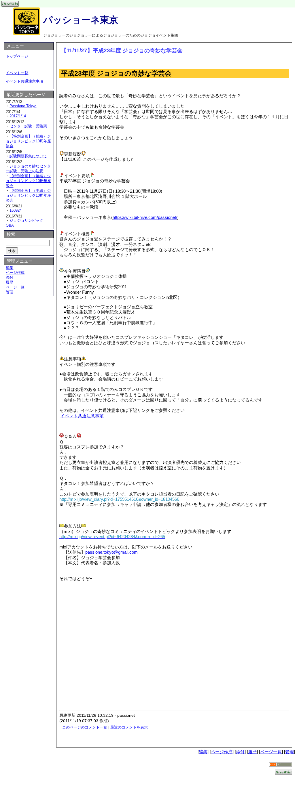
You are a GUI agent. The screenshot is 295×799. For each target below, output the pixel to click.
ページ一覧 (15, 287)
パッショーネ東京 (80, 20)
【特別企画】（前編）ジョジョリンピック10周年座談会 (28, 141)
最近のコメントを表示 (129, 727)
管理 (9, 292)
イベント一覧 (17, 73)
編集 (9, 267)
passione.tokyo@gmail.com (111, 552)
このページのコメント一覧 (84, 727)
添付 (9, 277)
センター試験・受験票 (28, 126)
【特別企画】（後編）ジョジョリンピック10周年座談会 (28, 181)
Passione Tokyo (23, 106)
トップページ (17, 56)
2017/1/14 (18, 116)
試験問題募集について (28, 156)
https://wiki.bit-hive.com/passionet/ (145, 217)
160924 (16, 210)
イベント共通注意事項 (82, 415)
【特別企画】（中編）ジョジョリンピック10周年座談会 (28, 195)
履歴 (9, 282)
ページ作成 (15, 272)
